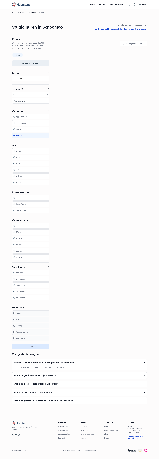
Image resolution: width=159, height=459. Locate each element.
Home (14, 12)
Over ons (84, 430)
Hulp (106, 426)
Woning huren (63, 426)
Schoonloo (31, 12)
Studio (19, 55)
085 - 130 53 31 (132, 439)
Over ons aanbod (87, 434)
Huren (22, 12)
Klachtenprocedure (111, 430)
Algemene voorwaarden (71, 450)
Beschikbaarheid (64, 434)
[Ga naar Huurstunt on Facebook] (16, 435)
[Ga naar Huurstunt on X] (13, 435)
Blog (106, 434)
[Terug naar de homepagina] (21, 4)
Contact (84, 438)
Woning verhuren (64, 430)
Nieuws (107, 438)
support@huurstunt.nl (135, 437)
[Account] (134, 4)
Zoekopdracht (63, 438)
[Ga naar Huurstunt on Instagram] (19, 435)
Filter (30, 346)
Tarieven (84, 426)
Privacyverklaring (90, 450)
